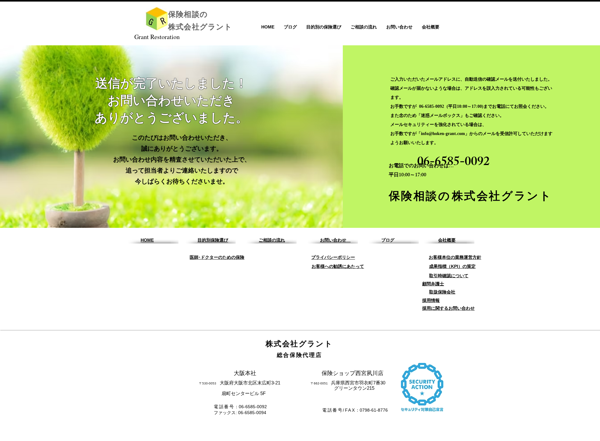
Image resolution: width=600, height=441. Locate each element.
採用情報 (431, 300)
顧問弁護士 (433, 283)
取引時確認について (448, 275)
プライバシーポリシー (333, 257)
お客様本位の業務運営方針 (455, 257)
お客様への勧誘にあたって (338, 266)
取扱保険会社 (442, 291)
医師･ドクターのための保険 (217, 257)
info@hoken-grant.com (443, 133)
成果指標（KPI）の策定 (452, 266)
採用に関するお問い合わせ (448, 308)
